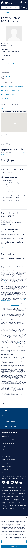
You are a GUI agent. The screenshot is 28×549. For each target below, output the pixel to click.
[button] (14, 123)
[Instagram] (20, 482)
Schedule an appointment (13, 77)
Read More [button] (4, 247)
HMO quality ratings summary (10, 90)
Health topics (5, 98)
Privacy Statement (18, 538)
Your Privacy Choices (7, 453)
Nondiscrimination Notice (8, 439)
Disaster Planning (6, 466)
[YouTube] (12, 482)
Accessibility (5, 436)
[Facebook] (7, 482)
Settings (14, 541)
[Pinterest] (16, 482)
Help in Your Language (8, 443)
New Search (6, 12)
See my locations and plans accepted (12, 63)
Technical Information (7, 469)
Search (24, 7)
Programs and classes (7, 94)
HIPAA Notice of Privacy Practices (11, 449)
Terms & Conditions (7, 456)
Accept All (14, 546)
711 (4, 280)
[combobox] (10, 7)
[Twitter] (3, 482)
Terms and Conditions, (8, 538)
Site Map (4, 472)
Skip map (4, 108)
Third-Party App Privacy (8, 463)
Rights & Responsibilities (8, 459)
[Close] (26, 517)
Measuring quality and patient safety (12, 86)
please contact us (15, 305)
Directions (6, 204)
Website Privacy (6, 446)
